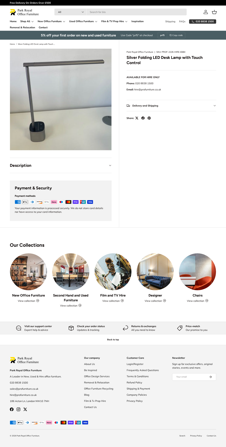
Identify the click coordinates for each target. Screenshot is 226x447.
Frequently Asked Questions (143, 370)
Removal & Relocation (22, 27)
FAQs (182, 21)
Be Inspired (90, 370)
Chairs (197, 295)
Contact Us (90, 407)
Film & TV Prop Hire (112, 21)
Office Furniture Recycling (98, 388)
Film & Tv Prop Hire (95, 400)
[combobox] (120, 12)
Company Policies (137, 394)
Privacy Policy (135, 400)
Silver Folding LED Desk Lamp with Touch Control (36, 44)
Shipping (170, 21)
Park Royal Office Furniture (140, 52)
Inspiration (137, 21)
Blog (86, 394)
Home (13, 21)
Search (182, 436)
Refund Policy (134, 382)
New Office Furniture (50, 21)
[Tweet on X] (137, 118)
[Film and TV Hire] (113, 271)
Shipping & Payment (138, 388)
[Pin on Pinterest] (149, 118)
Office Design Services (97, 376)
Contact (43, 27)
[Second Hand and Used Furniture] (70, 271)
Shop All (25, 21)
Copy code (177, 35)
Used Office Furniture (81, 21)
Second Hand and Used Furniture (70, 297)
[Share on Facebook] (143, 118)
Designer (155, 295)
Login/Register (135, 364)
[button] (214, 12)
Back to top (113, 339)
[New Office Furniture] (28, 271)
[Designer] (155, 271)
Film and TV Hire (113, 295)
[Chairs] (197, 271)
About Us (89, 364)
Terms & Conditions (138, 376)
